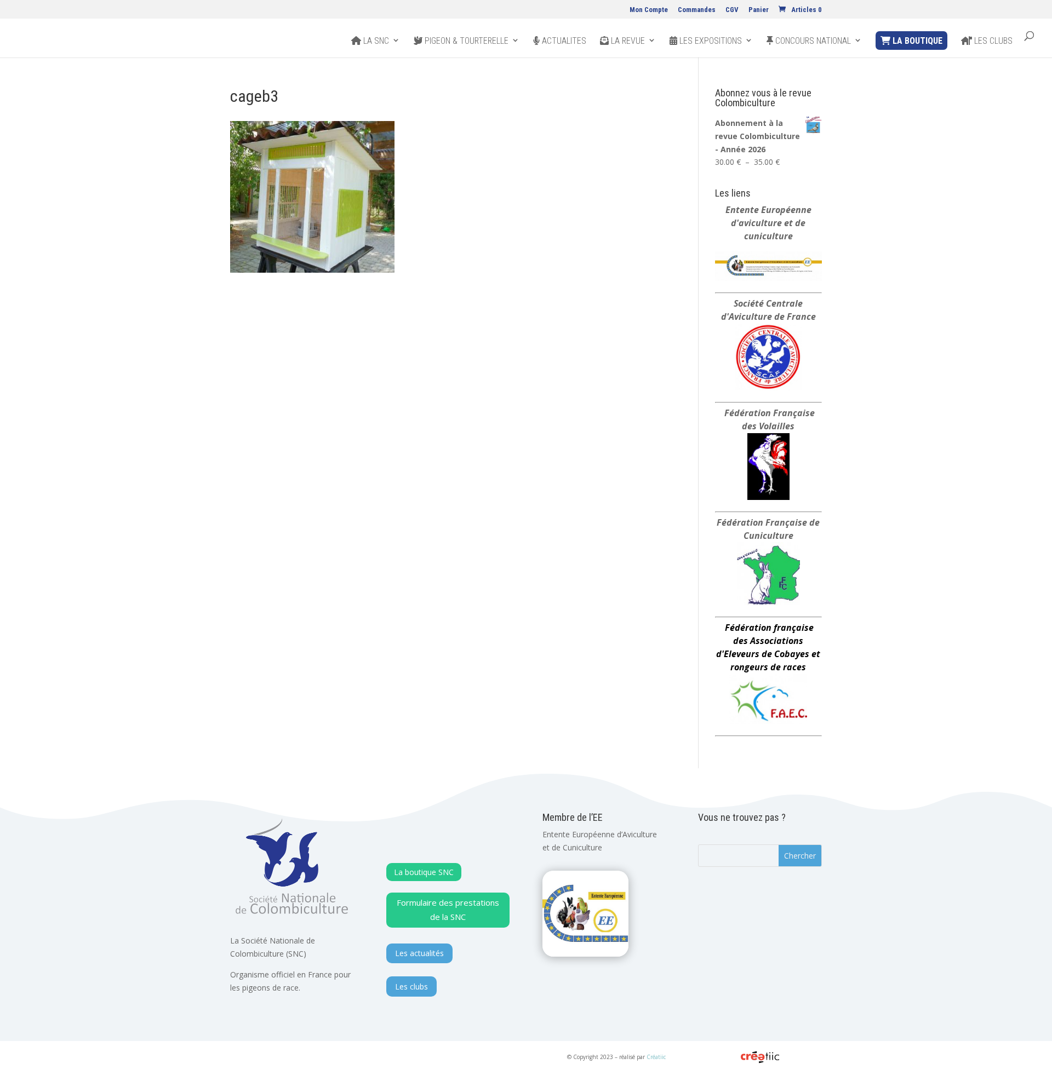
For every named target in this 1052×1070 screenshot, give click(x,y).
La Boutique (916, 41)
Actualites (563, 41)
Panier (758, 10)
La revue (627, 41)
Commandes (697, 10)
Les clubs (992, 41)
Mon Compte (649, 10)
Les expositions (709, 41)
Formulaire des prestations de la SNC (448, 909)
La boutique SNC (424, 872)
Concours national (812, 41)
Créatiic (656, 1057)
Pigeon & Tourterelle (465, 41)
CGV (732, 10)
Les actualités (419, 953)
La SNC (375, 41)
